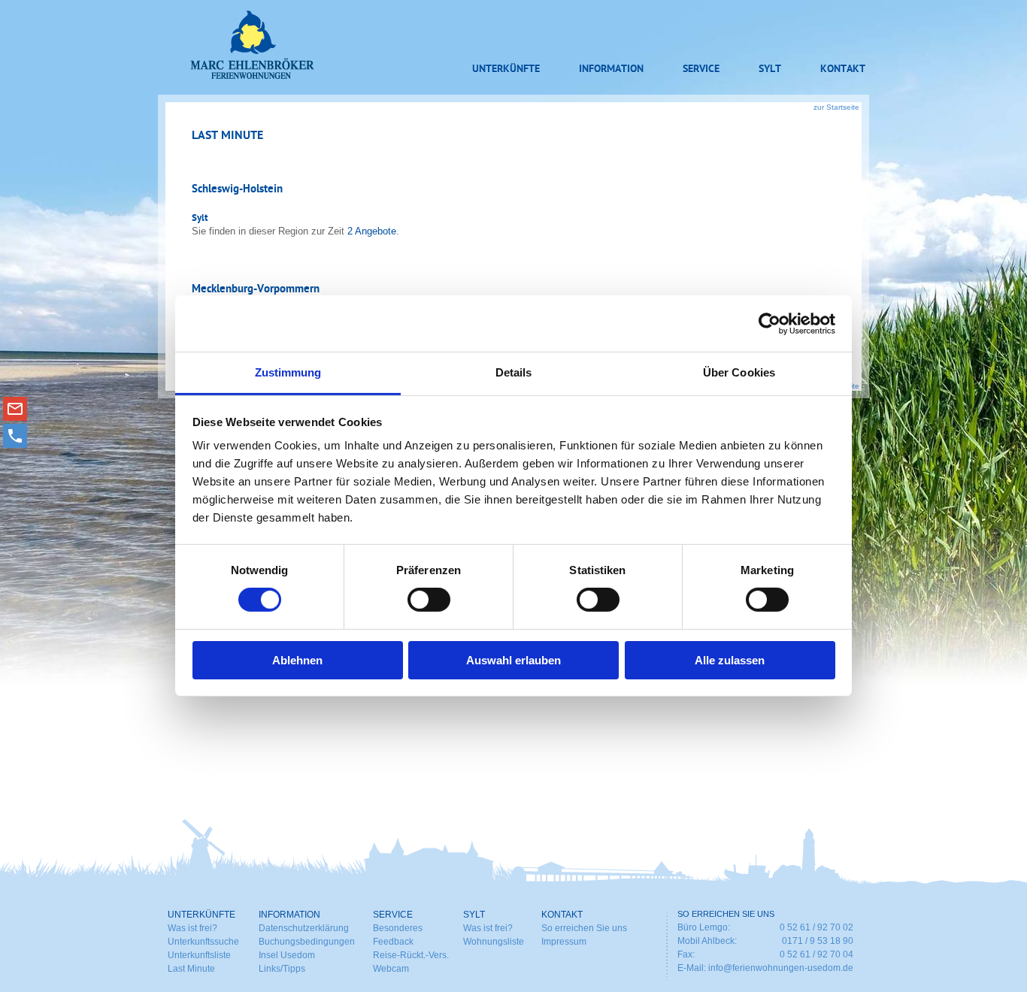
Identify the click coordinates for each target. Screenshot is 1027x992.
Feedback (393, 941)
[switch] (428, 600)
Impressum (563, 941)
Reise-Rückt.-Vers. (411, 955)
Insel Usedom (287, 955)
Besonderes (398, 928)
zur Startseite (836, 107)
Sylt (770, 69)
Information (611, 69)
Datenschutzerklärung (304, 928)
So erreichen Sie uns (584, 928)
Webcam (391, 968)
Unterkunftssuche (203, 941)
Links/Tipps (282, 968)
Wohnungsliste (493, 941)
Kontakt (842, 69)
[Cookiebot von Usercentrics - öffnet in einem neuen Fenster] (769, 323)
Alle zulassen (730, 660)
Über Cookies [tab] (739, 372)
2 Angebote (371, 231)
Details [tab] (513, 372)
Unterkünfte (506, 69)
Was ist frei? (192, 928)
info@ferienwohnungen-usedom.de (780, 968)
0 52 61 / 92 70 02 (816, 927)
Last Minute (191, 968)
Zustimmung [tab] (288, 372)
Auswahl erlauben (513, 660)
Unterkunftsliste (199, 955)
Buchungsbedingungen (307, 941)
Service (701, 69)
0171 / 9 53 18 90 (817, 941)
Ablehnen (297, 660)
